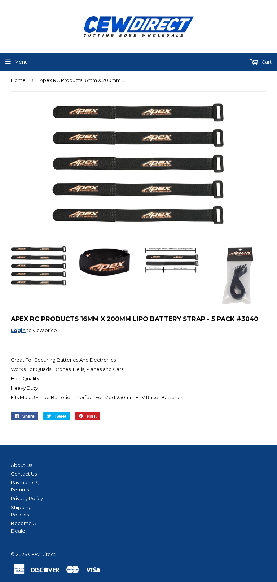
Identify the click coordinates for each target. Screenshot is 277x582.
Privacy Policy (27, 498)
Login (18, 330)
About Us (21, 465)
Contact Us (24, 474)
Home (18, 80)
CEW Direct (42, 554)
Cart (266, 62)
